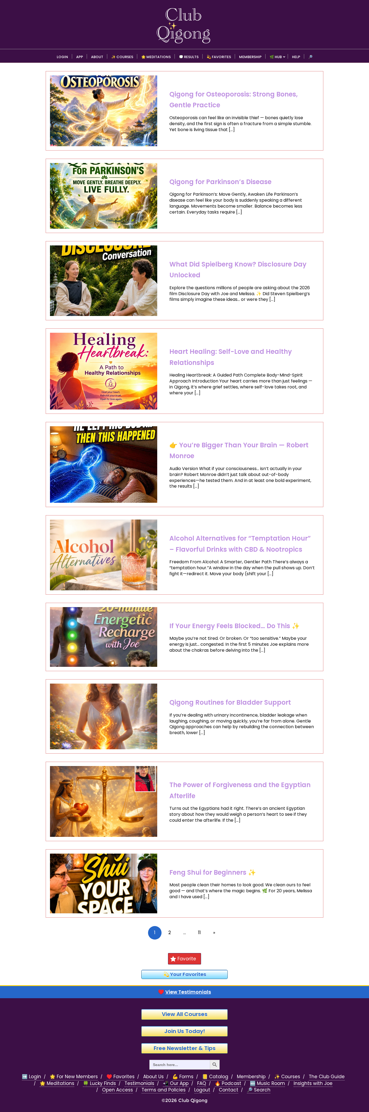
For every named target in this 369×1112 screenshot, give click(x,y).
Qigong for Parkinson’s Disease (220, 181)
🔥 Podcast (228, 1083)
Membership (251, 1077)
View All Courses (184, 1014)
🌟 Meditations (57, 1083)
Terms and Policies (164, 1090)
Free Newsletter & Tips (185, 1048)
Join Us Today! (184, 1031)
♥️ (184, 992)
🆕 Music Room (267, 1083)
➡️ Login (31, 1077)
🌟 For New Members (74, 1077)
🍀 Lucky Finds (99, 1083)
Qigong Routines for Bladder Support (230, 702)
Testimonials (139, 1083)
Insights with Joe (313, 1083)
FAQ (201, 1083)
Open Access (117, 1090)
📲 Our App (176, 1083)
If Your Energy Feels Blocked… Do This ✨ (234, 625)
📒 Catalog (215, 1077)
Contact (228, 1090)
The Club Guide (327, 1077)
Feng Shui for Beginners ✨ (212, 872)
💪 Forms (182, 1077)
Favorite (186, 958)
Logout (202, 1090)
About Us (153, 1077)
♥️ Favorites (120, 1077)
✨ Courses (287, 1077)
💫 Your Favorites (184, 974)
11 (199, 932)
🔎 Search (258, 1090)
